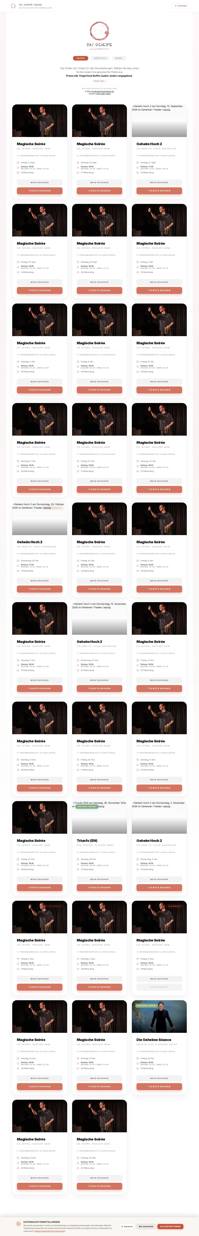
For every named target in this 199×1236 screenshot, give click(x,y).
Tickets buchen (40, 191)
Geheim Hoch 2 (149, 144)
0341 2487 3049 (103, 94)
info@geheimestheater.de (102, 91)
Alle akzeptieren (170, 1226)
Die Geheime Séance (154, 1040)
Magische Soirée (31, 144)
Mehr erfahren (40, 182)
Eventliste (100, 58)
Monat (119, 58)
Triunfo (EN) (87, 840)
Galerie (80, 58)
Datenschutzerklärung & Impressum (49, 1231)
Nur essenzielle (146, 1226)
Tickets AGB (98, 81)
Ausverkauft (159, 987)
